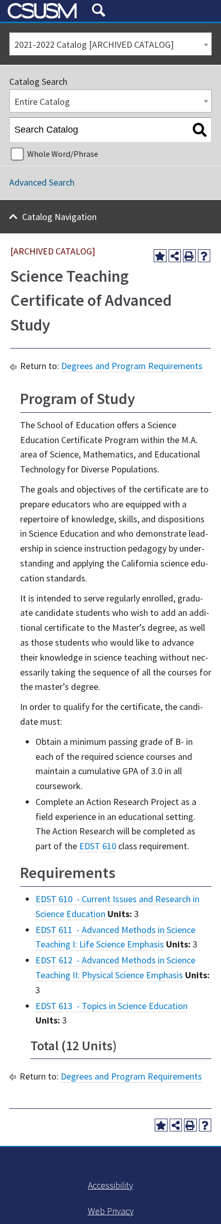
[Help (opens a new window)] (204, 255)
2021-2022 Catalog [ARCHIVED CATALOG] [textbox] (94, 44)
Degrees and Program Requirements (131, 366)
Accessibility (110, 1185)
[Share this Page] (175, 255)
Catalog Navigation (59, 217)
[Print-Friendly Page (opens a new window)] (189, 255)
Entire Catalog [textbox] (42, 101)
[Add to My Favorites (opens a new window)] (160, 255)
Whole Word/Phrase (62, 154)
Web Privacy (111, 1211)
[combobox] (110, 44)
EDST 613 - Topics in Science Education (111, 1006)
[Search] (200, 130)
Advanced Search (42, 182)
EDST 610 (97, 846)
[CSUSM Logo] (46, 11)
